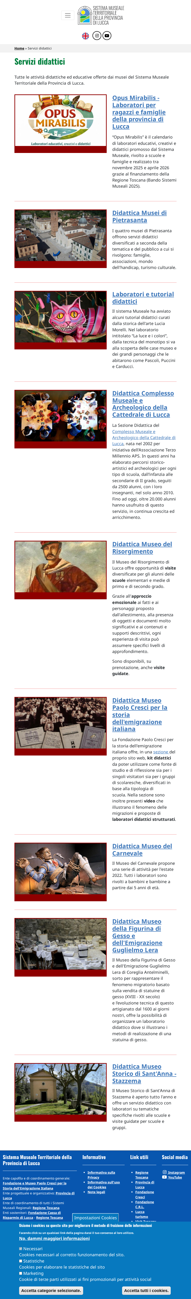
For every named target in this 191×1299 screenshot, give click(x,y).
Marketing (33, 1273)
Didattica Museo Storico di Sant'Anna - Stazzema (144, 1073)
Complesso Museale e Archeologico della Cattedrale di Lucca (144, 438)
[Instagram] (96, 36)
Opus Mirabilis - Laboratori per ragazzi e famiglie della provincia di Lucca (139, 112)
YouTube (174, 1177)
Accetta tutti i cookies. (146, 1290)
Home (19, 48)
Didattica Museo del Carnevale (142, 849)
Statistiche (33, 1261)
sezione (161, 752)
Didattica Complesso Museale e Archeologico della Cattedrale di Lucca (143, 404)
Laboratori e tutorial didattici (143, 297)
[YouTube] (106, 36)
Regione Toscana (46, 1208)
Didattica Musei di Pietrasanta (139, 216)
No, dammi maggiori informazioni (54, 1238)
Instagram (176, 1172)
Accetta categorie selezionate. (51, 1290)
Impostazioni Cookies (95, 1217)
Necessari (33, 1248)
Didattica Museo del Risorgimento (142, 547)
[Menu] (67, 15)
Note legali (96, 1192)
